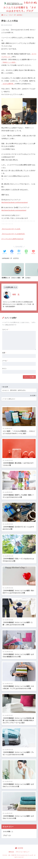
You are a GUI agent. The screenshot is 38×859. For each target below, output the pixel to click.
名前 (4, 353)
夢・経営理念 (15, 258)
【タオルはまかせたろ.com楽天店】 (13, 234)
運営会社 (11, 852)
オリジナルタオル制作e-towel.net (12, 239)
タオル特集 (8, 831)
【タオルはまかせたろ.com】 (11, 229)
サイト (4, 368)
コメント (5, 329)
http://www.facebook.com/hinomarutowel (14, 202)
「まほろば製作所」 (8, 83)
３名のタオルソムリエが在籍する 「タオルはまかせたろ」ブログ (19, 6)
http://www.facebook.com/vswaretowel (13, 210)
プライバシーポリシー (22, 852)
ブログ (7, 835)
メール (5, 360)
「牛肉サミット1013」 (9, 62)
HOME (20, 848)
